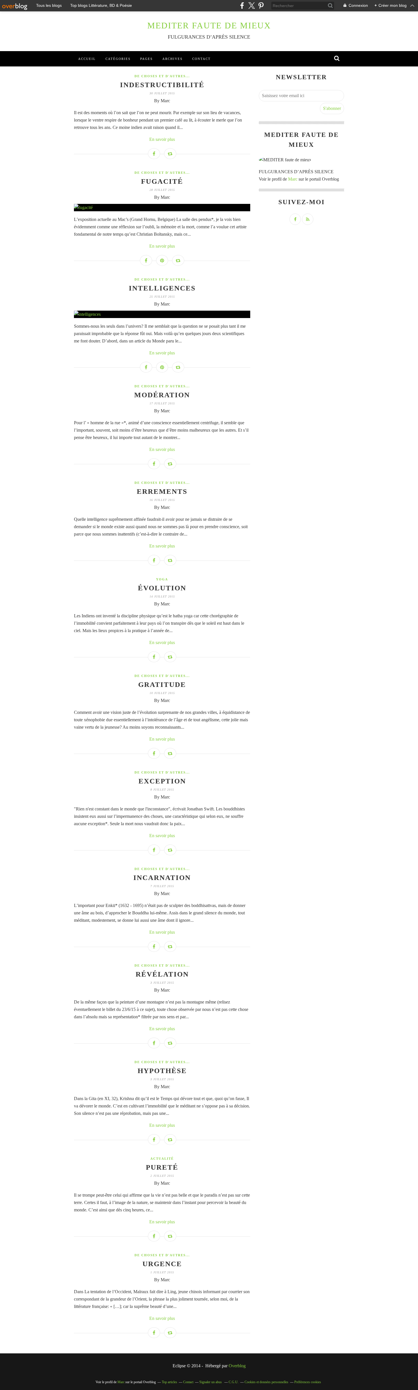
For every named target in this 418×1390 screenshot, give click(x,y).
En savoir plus (162, 139)
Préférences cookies (307, 1382)
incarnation (162, 877)
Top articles (169, 1382)
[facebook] (242, 5)
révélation (162, 974)
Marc (292, 179)
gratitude (162, 684)
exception (162, 781)
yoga (162, 579)
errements (162, 491)
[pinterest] (260, 5)
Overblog (237, 1365)
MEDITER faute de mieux (209, 25)
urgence (162, 1264)
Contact (201, 58)
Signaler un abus (211, 1382)
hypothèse (162, 1071)
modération (162, 395)
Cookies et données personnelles (266, 1382)
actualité (162, 1158)
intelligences (162, 288)
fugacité (162, 181)
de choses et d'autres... (162, 76)
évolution (162, 588)
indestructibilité (162, 85)
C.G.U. (234, 1382)
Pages (146, 58)
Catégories (118, 58)
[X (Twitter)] (251, 5)
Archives (172, 58)
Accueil (87, 58)
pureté (162, 1167)
